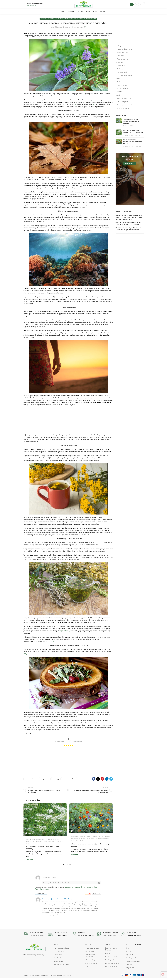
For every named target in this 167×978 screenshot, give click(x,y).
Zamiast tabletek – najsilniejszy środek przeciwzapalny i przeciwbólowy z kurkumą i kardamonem (130, 217)
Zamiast (119, 92)
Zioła (56, 841)
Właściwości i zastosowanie (34, 841)
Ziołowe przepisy (91, 18)
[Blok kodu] (60, 883)
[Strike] (51, 883)
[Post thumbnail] (119, 122)
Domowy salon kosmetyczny (126, 105)
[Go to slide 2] (65, 864)
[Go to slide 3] (67, 864)
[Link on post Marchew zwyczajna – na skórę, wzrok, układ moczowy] (45, 819)
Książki (107, 953)
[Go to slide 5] (70, 864)
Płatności (129, 964)
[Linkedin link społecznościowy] (107, 779)
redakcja (30, 833)
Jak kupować (121, 65)
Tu (48, 642)
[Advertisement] (68, 420)
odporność (107, 836)
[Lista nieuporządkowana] (55, 883)
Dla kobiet (120, 82)
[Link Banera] (130, 179)
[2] (93, 104)
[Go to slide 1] (63, 864)
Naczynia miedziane (111, 956)
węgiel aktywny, (64, 631)
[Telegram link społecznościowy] (111, 779)
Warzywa (56, 839)
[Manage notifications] (162, 974)
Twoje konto (130, 968)
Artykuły (43, 18)
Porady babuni (75, 839)
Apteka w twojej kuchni (33, 839)
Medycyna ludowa (97, 836)
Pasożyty (56, 779)
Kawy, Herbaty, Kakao (112, 963)
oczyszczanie (45, 779)
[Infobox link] (34, 934)
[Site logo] (83, 4)
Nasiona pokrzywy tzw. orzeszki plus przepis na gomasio (131, 121)
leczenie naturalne (31, 779)
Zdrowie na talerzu (48, 841)
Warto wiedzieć (122, 72)
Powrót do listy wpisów (68, 790)
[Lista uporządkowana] (53, 883)
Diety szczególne (122, 102)
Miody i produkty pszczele (113, 960)
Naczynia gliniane (111, 966)
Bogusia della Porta (63, 27)
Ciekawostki (74, 836)
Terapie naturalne (79, 18)
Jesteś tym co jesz (122, 52)
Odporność (120, 56)
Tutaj (52, 642)
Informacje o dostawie (133, 961)
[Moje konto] (137, 4)
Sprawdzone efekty (67, 18)
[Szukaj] (132, 4)
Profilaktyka (121, 69)
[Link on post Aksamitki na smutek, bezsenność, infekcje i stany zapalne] (91, 818)
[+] (68, 882)
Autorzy (128, 951)
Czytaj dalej (29, 859)
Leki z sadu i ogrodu (85, 836)
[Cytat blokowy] (58, 883)
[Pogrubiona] (43, 883)
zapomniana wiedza (69, 779)
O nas (127, 948)
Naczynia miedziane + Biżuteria (112, 949)
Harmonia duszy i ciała (54, 18)
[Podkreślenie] (48, 883)
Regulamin (129, 955)
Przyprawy (49, 839)
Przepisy (42, 839)
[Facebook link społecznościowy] (93, 779)
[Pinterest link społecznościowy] (102, 779)
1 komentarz (137, 126)
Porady (118, 79)
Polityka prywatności (132, 958)
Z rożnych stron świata (124, 75)
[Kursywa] (46, 883)
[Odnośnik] (63, 883)
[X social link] (98, 779)
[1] (75, 104)
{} (65, 882)
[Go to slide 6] (72, 864)
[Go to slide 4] (69, 864)
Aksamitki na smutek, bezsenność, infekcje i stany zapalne (132, 142)
